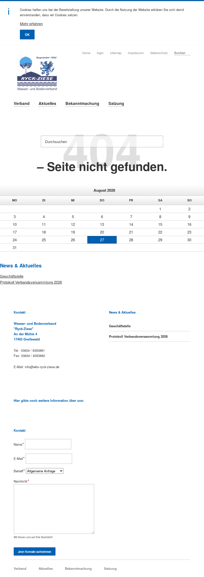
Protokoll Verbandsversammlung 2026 (31, 282)
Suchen (188, 52)
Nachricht (21, 481)
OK (27, 34)
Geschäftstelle (11, 276)
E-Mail (20, 458)
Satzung (116, 103)
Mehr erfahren (31, 23)
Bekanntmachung (82, 103)
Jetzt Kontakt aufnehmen (34, 552)
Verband (22, 103)
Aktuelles (47, 103)
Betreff (20, 471)
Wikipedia (16, 411)
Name (19, 444)
